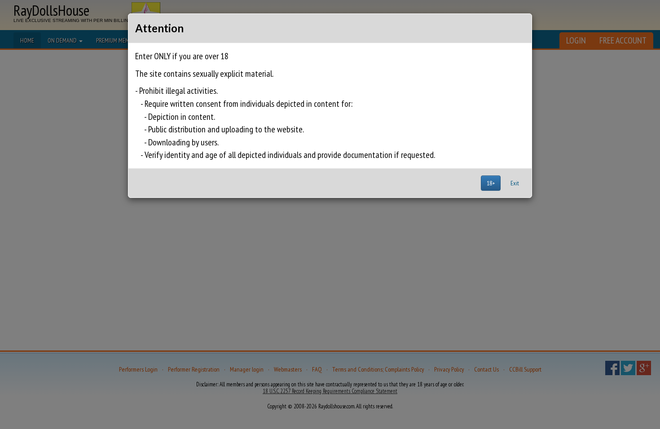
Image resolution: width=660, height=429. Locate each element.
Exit (514, 183)
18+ (491, 183)
